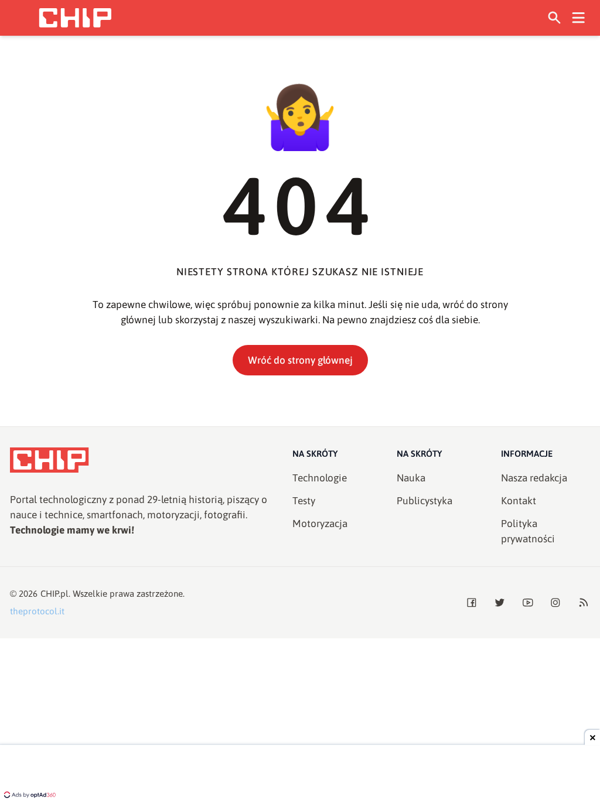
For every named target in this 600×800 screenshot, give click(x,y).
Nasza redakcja (534, 478)
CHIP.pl (54, 594)
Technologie (319, 478)
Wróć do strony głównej (300, 360)
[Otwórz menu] (578, 17)
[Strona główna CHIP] (75, 17)
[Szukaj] (554, 18)
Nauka (411, 478)
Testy (303, 501)
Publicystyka (424, 501)
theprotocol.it (37, 611)
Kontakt (518, 501)
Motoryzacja (319, 523)
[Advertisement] (300, 773)
